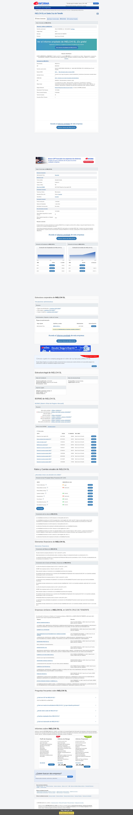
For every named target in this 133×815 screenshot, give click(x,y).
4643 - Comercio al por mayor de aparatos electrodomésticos (67, 78)
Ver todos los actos (51, 426)
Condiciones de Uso (54, 802)
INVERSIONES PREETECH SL (43, 641)
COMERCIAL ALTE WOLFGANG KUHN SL (45, 654)
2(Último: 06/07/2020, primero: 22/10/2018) (60, 421)
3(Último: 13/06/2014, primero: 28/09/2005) (60, 420)
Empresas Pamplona (78, 796)
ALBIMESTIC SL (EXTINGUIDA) (43, 629)
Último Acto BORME (41, 187)
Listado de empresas (49, 786)
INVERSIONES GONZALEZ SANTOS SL (45, 660)
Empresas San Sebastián (87, 796)
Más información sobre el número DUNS (66, 72)
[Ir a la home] (41, 3)
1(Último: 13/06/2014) (56, 410)
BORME (38, 787)
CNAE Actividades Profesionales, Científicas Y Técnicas (46, 791)
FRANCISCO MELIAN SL (42, 673)
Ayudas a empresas (57, 786)
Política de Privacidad (63, 802)
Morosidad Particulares (89, 786)
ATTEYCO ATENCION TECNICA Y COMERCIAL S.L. (47, 681)
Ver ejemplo (42, 762)
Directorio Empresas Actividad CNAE (50, 10)
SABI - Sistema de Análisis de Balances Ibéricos (76, 786)
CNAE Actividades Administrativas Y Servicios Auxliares (46, 792)
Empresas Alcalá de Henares (69, 796)
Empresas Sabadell (52, 796)
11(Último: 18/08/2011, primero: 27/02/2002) (61, 417)
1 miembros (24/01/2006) (54, 308)
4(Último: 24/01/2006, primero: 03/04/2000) (60, 412)
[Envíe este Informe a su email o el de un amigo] (98, 14)
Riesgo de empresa (40, 786)
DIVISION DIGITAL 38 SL (42, 647)
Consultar (60, 194)
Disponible (57, 175)
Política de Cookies (70, 802)
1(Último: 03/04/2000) (56, 415)
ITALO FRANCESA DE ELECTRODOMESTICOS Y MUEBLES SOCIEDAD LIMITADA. (51, 634)
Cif (44, 786)
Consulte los (66, 329)
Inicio (41, 10)
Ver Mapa (73, 29)
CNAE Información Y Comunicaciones (62, 792)
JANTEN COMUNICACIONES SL (43, 622)
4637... (56, 72)
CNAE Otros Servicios (73, 791)
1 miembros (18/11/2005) (49, 310)
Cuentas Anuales (43, 787)
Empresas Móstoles (59, 796)
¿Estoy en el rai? (64, 786)
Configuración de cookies (79, 802)
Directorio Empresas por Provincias (63, 10)
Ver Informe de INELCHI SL (66, 813)
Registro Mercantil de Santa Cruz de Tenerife (64, 87)
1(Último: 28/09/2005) (56, 418)
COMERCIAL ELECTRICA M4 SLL (43, 666)
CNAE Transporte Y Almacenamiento (63, 791)
